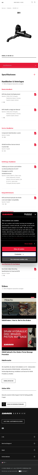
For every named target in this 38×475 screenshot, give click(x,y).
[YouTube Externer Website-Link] (3, 428)
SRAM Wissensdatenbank (15, 404)
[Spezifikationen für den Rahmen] (35, 270)
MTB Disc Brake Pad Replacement (11, 98)
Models (9, 8)
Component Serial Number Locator (11, 135)
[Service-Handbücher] (35, 134)
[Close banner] (35, 214)
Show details (28, 243)
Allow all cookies (19, 249)
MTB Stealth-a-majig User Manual (11, 113)
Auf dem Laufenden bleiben (13, 421)
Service (19, 2)
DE (4, 462)
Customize (18, 254)
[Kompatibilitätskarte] (35, 198)
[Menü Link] (2, 2)
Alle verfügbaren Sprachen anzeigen (13, 84)
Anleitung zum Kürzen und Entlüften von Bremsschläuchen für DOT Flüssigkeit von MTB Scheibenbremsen (12, 175)
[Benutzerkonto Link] (35, 2)
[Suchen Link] (32, 3)
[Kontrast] (20, 471)
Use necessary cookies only (19, 259)
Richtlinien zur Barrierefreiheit (9, 471)
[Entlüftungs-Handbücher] (35, 167)
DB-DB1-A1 (16, 8)
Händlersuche (8, 381)
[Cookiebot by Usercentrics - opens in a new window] (24, 214)
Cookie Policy (18, 238)
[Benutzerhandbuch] (35, 95)
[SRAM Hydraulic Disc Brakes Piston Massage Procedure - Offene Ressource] (19, 337)
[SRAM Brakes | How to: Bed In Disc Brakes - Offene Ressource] (19, 306)
